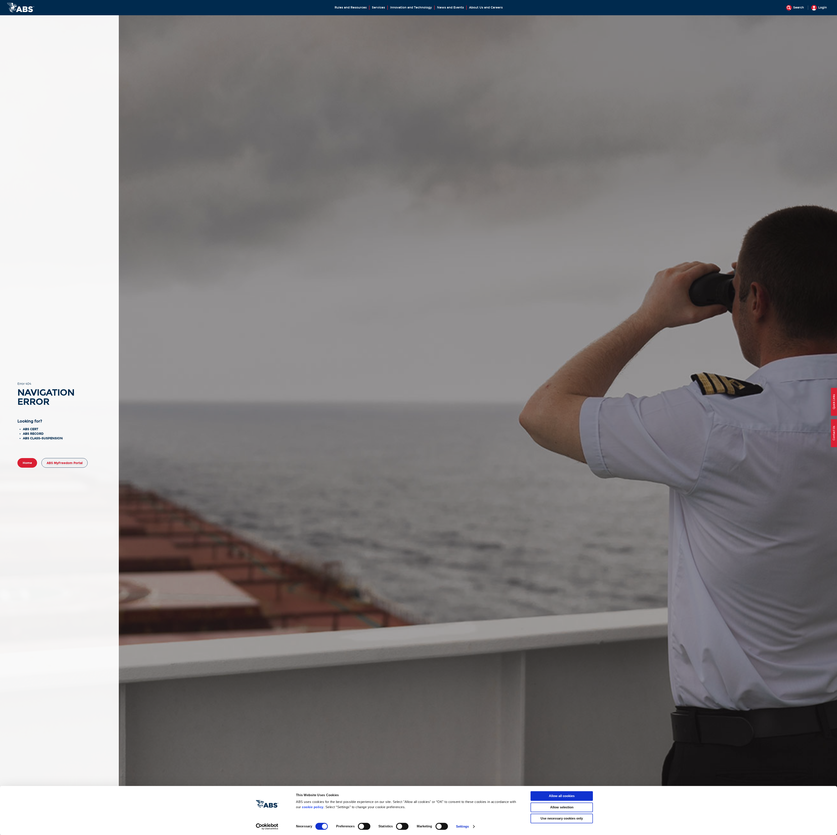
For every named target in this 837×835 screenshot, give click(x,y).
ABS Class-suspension (43, 438)
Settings (462, 826)
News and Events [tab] (450, 7)
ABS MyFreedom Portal (65, 463)
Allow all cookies (562, 796)
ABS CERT (30, 429)
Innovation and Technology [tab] (411, 7)
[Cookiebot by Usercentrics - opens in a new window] (267, 826)
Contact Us (833, 433)
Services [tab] (378, 7)
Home (27, 463)
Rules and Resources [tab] (351, 7)
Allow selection (561, 807)
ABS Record (33, 434)
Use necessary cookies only (562, 818)
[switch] (364, 826)
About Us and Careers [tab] (486, 7)
